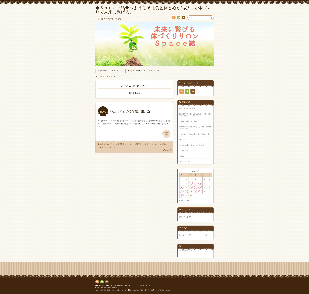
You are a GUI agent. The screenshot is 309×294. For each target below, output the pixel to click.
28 (182, 196)
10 (195, 183)
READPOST (166, 134)
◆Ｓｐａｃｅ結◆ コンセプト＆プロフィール (144, 71)
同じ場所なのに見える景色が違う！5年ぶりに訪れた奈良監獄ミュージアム (195, 115)
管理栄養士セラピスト (124, 144)
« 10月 (181, 200)
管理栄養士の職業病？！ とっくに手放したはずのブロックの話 (195, 127)
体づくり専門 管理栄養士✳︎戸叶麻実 (106, 287)
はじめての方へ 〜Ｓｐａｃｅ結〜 (110, 71)
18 (200, 187)
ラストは (182, 139)
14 (182, 187)
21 (182, 192)
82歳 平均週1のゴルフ (187, 108)
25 (200, 192)
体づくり (110, 144)
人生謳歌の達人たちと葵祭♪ (188, 121)
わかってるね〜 (184, 161)
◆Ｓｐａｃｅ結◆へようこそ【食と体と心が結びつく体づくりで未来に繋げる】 (123, 286)
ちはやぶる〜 (183, 150)
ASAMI (168, 150)
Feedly (178, 17)
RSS (174, 17)
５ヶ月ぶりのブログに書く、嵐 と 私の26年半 (194, 134)
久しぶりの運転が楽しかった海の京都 (191, 145)
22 (186, 192)
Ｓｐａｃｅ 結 (110, 147)
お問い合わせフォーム (186, 250)
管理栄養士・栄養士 (142, 144)
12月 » (187, 200)
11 (200, 183)
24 (195, 192)
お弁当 (102, 144)
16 (191, 187)
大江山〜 (182, 156)
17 (195, 187)
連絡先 (183, 17)
